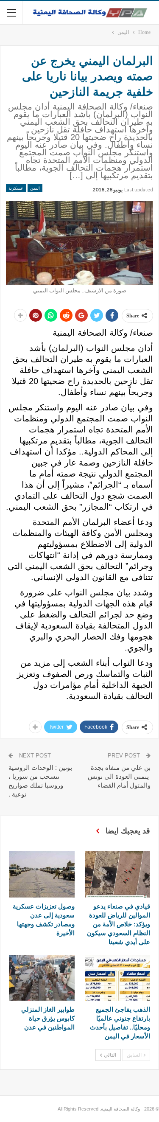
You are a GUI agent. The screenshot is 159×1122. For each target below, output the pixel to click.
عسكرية (15, 188)
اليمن (35, 188)
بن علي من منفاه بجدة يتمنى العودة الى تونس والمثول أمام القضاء (119, 776)
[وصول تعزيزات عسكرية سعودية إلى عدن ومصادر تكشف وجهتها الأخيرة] (42, 874)
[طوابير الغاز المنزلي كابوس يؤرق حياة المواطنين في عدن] (42, 978)
